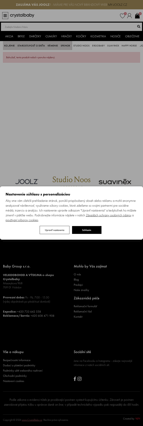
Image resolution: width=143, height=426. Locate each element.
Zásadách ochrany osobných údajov (108, 215)
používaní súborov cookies (22, 220)
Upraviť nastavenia (54, 230)
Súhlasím (86, 230)
